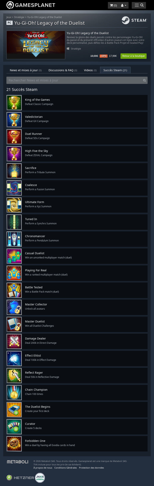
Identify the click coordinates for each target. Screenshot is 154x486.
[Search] (144, 80)
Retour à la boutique (133, 56)
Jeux (8, 17)
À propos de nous (42, 467)
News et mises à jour (26, 70)
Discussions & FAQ (63, 70)
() (115, 5)
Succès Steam (115, 70)
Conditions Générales (65, 467)
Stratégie (19, 17)
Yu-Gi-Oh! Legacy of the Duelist (44, 17)
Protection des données (91, 467)
